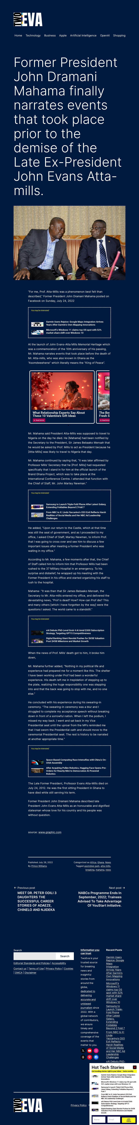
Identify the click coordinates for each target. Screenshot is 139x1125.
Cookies (68, 968)
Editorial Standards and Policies (32, 963)
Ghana (100, 862)
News (108, 862)
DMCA (18, 972)
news (108, 869)
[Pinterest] (89, 1057)
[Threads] (83, 1057)
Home (18, 35)
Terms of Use (36, 968)
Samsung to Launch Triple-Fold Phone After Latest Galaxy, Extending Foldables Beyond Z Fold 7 (115, 1017)
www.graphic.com (49, 832)
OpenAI (105, 35)
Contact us (20, 968)
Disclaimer (30, 972)
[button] (68, 425)
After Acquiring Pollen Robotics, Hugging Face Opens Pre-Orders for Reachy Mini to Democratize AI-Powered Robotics (76, 771)
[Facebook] (96, 1057)
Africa (93, 862)
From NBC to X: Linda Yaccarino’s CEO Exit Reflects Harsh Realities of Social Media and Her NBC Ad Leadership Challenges (76, 515)
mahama (100, 869)
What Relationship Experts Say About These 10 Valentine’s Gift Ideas (59, 414)
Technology (33, 35)
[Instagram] (96, 1050)
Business (50, 35)
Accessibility (59, 963)
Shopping (119, 35)
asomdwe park (91, 866)
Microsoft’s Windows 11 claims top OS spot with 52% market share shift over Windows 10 (114, 993)
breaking (90, 869)
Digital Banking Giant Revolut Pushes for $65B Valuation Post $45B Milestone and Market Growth (118, 1111)
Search (18, 950)
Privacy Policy (54, 968)
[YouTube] (89, 1050)
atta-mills (105, 866)
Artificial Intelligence (83, 35)
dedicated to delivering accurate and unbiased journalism (88, 999)
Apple (63, 35)
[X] (83, 1050)
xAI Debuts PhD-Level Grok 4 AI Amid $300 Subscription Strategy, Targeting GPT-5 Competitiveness (116, 1104)
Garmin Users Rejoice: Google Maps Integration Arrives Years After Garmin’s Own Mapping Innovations (115, 968)
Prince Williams (39, 866)
